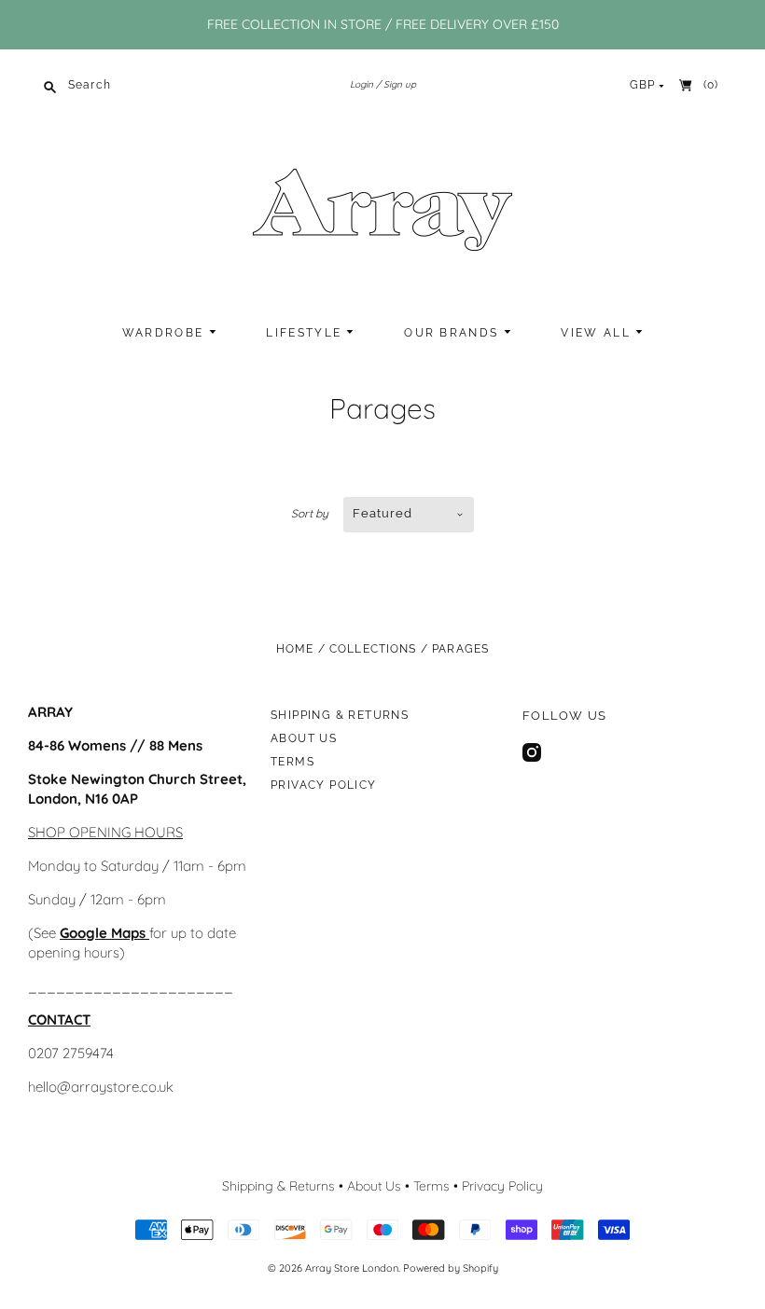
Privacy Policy (324, 785)
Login (361, 84)
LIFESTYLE (306, 332)
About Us (304, 738)
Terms (292, 761)
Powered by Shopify (450, 1268)
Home (295, 648)
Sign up (399, 84)
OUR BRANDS (453, 332)
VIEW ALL (598, 332)
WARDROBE (165, 332)
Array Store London (351, 1268)
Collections (373, 648)
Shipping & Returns (340, 715)
